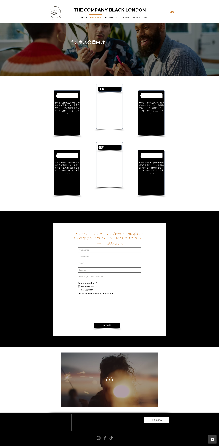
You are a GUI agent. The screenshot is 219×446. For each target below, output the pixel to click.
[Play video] (109, 380)
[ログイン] (171, 12)
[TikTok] (111, 438)
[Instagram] (98, 438)
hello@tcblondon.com (85, 430)
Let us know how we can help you (96, 293)
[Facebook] (104, 438)
